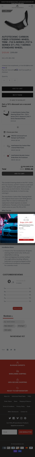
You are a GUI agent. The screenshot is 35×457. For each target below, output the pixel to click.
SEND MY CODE (26, 239)
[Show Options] (33, 229)
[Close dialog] (34, 214)
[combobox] (25, 229)
